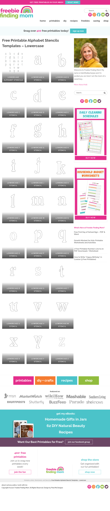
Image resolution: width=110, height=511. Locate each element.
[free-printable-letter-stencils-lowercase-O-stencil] (13, 241)
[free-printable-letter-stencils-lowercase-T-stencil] (62, 277)
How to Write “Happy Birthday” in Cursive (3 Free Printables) (88, 258)
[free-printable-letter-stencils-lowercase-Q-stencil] (62, 241)
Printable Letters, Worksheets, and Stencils (37, 480)
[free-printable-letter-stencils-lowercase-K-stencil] (62, 171)
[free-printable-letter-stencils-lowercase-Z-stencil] (62, 347)
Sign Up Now (78, 31)
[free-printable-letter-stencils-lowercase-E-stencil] (62, 101)
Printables (23, 380)
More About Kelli (80, 85)
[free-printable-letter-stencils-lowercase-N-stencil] (62, 206)
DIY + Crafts (45, 380)
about (4, 485)
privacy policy (12, 485)
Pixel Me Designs (57, 487)
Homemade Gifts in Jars (66, 419)
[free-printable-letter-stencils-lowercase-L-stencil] (13, 206)
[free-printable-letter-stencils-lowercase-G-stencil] (38, 136)
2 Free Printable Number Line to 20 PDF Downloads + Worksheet (89, 250)
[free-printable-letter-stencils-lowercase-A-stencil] (38, 65)
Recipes (67, 380)
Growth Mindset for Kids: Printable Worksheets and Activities (88, 241)
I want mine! (73, 2)
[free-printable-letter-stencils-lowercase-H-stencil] (62, 136)
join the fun (20, 472)
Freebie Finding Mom (16, 12)
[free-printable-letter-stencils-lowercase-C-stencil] (13, 101)
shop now (90, 472)
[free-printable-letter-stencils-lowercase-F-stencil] (13, 136)
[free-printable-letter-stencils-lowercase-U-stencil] (13, 312)
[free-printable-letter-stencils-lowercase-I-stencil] (13, 171)
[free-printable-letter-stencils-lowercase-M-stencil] (38, 206)
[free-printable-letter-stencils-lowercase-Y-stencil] (38, 347)
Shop (88, 380)
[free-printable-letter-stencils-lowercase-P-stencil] (38, 241)
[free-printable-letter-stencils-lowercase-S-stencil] (38, 277)
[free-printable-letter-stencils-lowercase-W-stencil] (62, 312)
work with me (22, 485)
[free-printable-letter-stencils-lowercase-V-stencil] (38, 312)
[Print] (13, 65)
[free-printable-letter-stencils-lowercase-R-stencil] (13, 277)
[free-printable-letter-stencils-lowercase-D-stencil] (38, 101)
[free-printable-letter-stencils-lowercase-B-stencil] (62, 65)
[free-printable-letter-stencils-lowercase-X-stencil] (13, 347)
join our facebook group (79, 442)
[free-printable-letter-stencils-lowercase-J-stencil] (38, 171)
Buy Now (91, 158)
